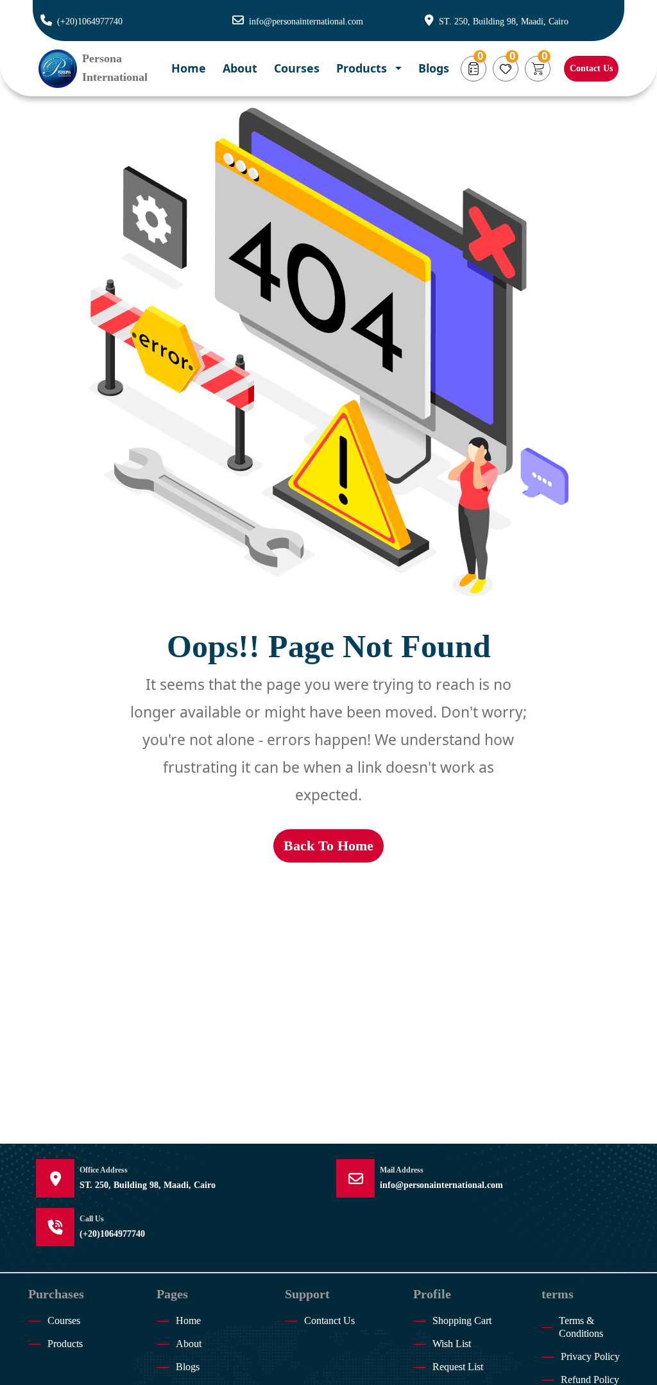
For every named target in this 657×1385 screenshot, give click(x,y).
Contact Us (591, 68)
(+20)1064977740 (90, 21)
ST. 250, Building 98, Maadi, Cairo (503, 21)
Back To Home (328, 846)
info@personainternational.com (306, 21)
